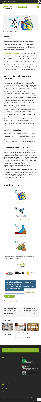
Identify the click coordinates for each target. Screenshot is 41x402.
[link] (39, 1)
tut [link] (20, 53)
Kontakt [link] (20, 350)
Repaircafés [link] (27, 349)
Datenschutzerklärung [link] (6, 388)
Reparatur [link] (8, 301)
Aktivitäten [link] (20, 349)
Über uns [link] (34, 349)
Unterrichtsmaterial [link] (21, 301)
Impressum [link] (4, 386)
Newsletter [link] (22, 7)
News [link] (10, 349)
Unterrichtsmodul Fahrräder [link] (20, 254)
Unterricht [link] (13, 301)
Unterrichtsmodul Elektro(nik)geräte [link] (20, 219)
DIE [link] (25, 52)
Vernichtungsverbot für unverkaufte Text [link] (31, 376)
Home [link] (6, 349)
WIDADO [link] (17, 336)
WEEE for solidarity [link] (6, 334)
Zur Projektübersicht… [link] (9, 296)
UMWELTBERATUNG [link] (31, 52)
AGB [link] (3, 391)
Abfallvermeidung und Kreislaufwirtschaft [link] (30, 362)
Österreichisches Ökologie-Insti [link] (11, 53)
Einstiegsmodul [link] (20, 202)
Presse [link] (15, 349)
